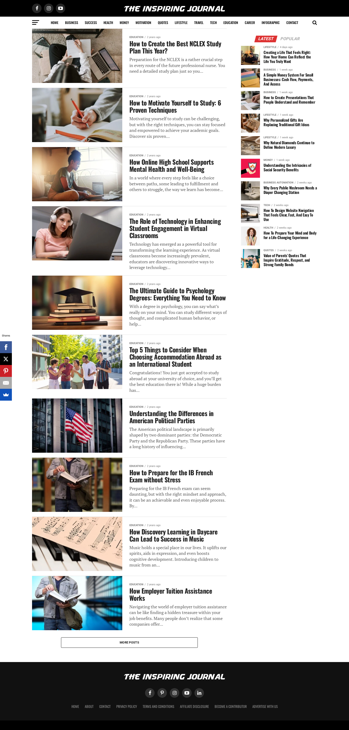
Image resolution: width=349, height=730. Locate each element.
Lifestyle (181, 22)
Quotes (163, 22)
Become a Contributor (231, 706)
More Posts (129, 642)
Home (54, 22)
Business (71, 22)
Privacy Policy (126, 706)
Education (230, 22)
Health (108, 22)
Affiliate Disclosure (194, 706)
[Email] (6, 383)
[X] (6, 359)
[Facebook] (6, 347)
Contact (292, 22)
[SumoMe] (6, 395)
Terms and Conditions (158, 706)
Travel (198, 22)
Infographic (271, 22)
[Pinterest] (6, 371)
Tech (213, 22)
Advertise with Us (265, 706)
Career (250, 22)
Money (124, 22)
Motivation (143, 22)
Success (91, 22)
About (89, 706)
